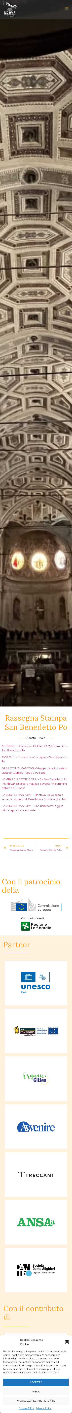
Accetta (36, 1382)
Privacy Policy (44, 1408)
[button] (67, 1342)
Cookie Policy (26, 1408)
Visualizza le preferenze (36, 1400)
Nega (36, 1391)
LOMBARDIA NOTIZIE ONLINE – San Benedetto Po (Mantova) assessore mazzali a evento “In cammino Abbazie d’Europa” (34, 784)
